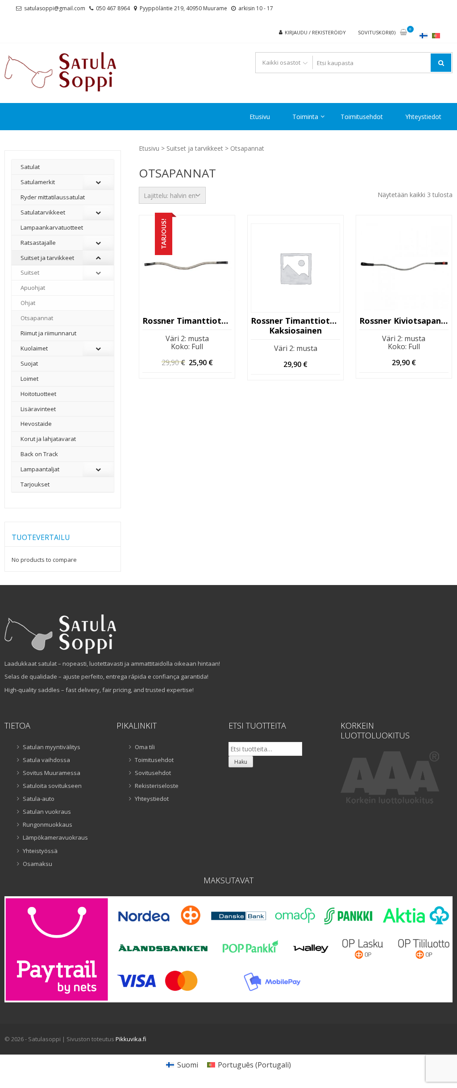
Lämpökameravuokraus (55, 837)
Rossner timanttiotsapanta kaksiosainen (295, 325)
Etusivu (259, 116)
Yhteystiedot (423, 116)
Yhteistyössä (40, 851)
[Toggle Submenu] (98, 182)
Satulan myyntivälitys (51, 747)
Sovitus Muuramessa (51, 773)
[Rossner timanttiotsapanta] (187, 268)
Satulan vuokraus (47, 812)
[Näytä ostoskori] (403, 33)
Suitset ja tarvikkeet (194, 148)
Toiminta (305, 116)
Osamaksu (37, 864)
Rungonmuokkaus (47, 824)
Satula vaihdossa (46, 760)
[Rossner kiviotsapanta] (404, 268)
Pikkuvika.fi (131, 1039)
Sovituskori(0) (376, 32)
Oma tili (145, 747)
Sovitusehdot (153, 773)
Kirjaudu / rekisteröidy (315, 32)
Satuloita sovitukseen (52, 786)
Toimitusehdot (362, 116)
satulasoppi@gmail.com (54, 8)
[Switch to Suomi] (424, 35)
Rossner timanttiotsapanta (187, 321)
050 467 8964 (113, 8)
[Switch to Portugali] (436, 35)
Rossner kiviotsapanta (404, 321)
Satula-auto (38, 799)
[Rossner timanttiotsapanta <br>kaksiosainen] (295, 268)
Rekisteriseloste (157, 786)
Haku (240, 762)
